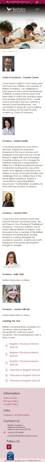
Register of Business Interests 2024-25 (24, 354)
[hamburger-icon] (37, 9)
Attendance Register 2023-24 (25, 375)
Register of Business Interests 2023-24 (24, 363)
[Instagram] (9, 446)
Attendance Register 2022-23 (25, 380)
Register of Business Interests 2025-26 (24, 345)
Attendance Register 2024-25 (25, 369)
